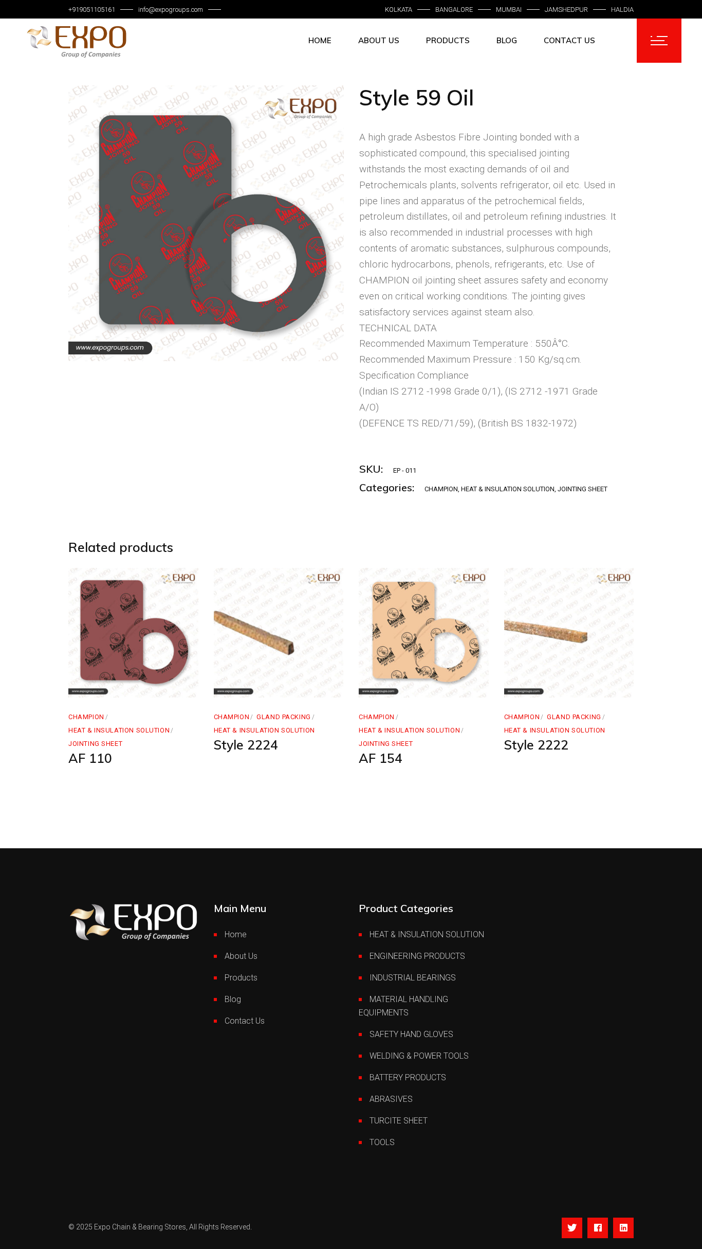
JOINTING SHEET (582, 489)
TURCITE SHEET (399, 1121)
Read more (110, 686)
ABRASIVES (391, 1099)
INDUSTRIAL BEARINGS (413, 978)
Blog (233, 999)
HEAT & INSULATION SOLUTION (508, 489)
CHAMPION (441, 489)
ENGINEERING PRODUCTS (417, 956)
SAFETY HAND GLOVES (411, 1034)
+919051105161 (91, 9)
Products (241, 978)
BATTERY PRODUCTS (408, 1077)
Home (236, 934)
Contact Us (245, 1021)
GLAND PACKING (283, 717)
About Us (241, 956)
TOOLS (382, 1142)
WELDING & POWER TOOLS (419, 1056)
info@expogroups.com (170, 9)
